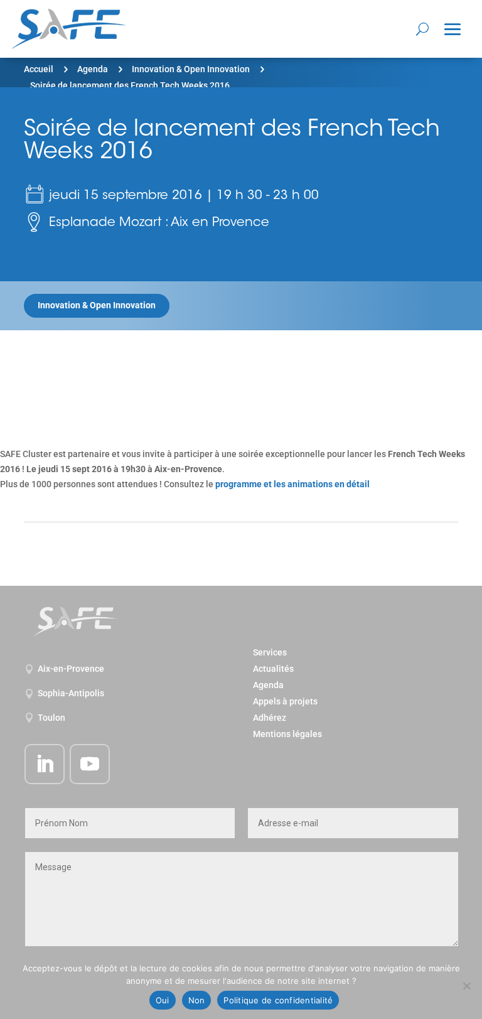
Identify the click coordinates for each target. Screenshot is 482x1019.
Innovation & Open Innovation (191, 69)
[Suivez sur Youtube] (90, 764)
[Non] (466, 985)
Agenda (92, 69)
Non (196, 1000)
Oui (162, 1000)
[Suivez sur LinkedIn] (44, 764)
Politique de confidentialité (278, 1000)
